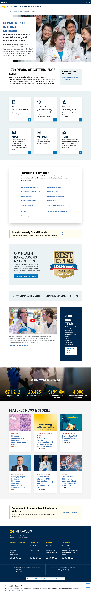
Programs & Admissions (68, 546)
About (11, 546)
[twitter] (17, 558)
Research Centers (50, 550)
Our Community (66, 548)
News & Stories (14, 554)
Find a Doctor (33, 546)
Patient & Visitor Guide (35, 548)
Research (49, 543)
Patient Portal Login (35, 550)
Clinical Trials (49, 546)
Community (13, 550)
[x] (71, 296)
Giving (12, 552)
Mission (12, 548)
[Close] (87, 585)
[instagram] (14, 558)
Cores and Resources (51, 552)
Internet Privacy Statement (15, 590)
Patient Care (34, 543)
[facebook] (11, 558)
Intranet (64, 554)
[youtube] (20, 558)
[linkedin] (77, 296)
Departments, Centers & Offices (69, 550)
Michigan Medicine (17, 543)
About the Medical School (68, 552)
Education (66, 543)
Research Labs (50, 548)
